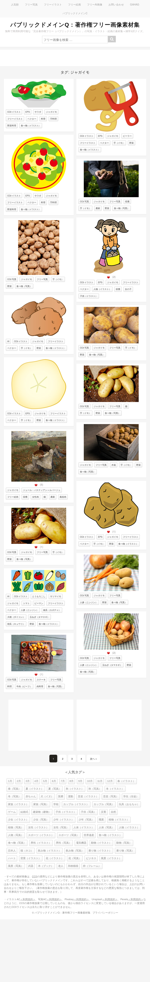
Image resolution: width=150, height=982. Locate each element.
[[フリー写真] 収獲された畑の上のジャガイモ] (111, 401)
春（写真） (14, 788)
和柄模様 (73, 866)
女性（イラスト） (38, 827)
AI (8, 341)
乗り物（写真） (125, 850)
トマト (26, 603)
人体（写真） (106, 827)
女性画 (35, 496)
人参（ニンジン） (29, 609)
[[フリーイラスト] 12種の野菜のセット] (38, 591)
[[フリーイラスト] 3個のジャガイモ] (111, 527)
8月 (72, 781)
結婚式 (24, 812)
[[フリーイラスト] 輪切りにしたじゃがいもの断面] (38, 408)
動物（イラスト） (101, 842)
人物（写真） (15, 835)
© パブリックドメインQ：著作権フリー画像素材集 (61, 912)
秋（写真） (95, 788)
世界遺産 (89, 835)
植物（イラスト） (119, 819)
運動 (70, 796)
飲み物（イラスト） (49, 850)
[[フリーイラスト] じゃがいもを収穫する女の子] (111, 273)
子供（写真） (88, 812)
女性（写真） (61, 827)
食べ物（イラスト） (31, 125)
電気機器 (81, 842)
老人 (60, 866)
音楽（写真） (111, 796)
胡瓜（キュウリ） (16, 623)
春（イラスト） (126, 781)
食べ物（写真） (24, 286)
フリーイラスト (53, 4)
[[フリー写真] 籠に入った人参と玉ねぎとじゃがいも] (111, 649)
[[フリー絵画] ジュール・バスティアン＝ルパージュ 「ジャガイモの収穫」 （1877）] (38, 481)
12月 (110, 781)
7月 (63, 781)
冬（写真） (14, 796)
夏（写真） (54, 788)
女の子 (128, 289)
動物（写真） (124, 842)
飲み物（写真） (75, 850)
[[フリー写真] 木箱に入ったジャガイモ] (111, 460)
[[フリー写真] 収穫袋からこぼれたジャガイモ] (38, 543)
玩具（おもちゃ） (129, 804)
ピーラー (127, 135)
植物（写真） (15, 827)
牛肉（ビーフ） (24, 686)
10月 (90, 781)
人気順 (15, 4)
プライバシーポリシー (105, 912)
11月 (99, 781)
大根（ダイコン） (16, 616)
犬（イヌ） (47, 796)
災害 (103, 812)
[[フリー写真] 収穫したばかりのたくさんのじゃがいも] (38, 274)
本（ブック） (45, 866)
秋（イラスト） (75, 788)
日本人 (12, 850)
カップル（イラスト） (76, 804)
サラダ (38, 111)
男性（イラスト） (41, 842)
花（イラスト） (55, 858)
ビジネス (91, 858)
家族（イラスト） (18, 804)
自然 (113, 812)
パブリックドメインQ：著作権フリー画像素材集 (75, 25)
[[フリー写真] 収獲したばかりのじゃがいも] (111, 342)
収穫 (25, 496)
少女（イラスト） (18, 819)
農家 (52, 496)
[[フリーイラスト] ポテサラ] (38, 106)
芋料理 (53, 118)
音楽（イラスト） (88, 796)
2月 (19, 781)
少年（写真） (86, 819)
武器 (30, 866)
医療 (60, 796)
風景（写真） (15, 866)
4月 (36, 781)
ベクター (31, 118)
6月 (54, 781)
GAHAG (134, 4)
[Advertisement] (75, 58)
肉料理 (40, 686)
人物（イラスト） (102, 289)
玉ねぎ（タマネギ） (39, 616)
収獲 (127, 201)
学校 (56, 804)
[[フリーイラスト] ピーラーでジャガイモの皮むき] (111, 131)
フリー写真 (31, 4)
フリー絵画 (74, 4)
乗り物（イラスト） (100, 850)
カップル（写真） (104, 804)
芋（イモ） (57, 279)
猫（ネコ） (26, 850)
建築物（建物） (42, 812)
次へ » (93, 758)
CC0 (34, 876)
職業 (101, 819)
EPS (27, 111)
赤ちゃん (31, 796)
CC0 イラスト (14, 111)
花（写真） (74, 858)
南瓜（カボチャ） (52, 609)
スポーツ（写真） (69, 835)
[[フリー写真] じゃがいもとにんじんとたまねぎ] (111, 590)
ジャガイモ (51, 111)
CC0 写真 (11, 279)
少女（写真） (41, 819)
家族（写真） (41, 804)
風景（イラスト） (111, 858)
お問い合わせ (116, 4)
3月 (28, 781)
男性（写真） (63, 842)
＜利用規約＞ (27, 899)
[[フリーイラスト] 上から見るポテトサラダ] (38, 190)
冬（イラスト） (115, 788)
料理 (43, 118)
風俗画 (63, 496)
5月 (45, 781)
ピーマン (38, 603)
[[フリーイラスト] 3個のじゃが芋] (38, 336)
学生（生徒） (131, 796)
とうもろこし (38, 596)
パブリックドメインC (75, 13)
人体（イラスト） (84, 827)
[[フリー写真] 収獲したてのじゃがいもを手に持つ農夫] (111, 196)
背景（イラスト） (30, 858)
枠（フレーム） (92, 866)
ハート (12, 858)
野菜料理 (11, 125)
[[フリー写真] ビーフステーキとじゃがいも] (38, 670)
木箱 (113, 464)
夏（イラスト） (35, 788)
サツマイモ (55, 596)
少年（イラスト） (63, 819)
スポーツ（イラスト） (41, 835)
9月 (80, 781)
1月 (10, 781)
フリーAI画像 (94, 4)
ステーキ (41, 679)
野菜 (9, 286)
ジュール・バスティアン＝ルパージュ (41, 490)
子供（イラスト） (89, 295)
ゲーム (12, 812)
